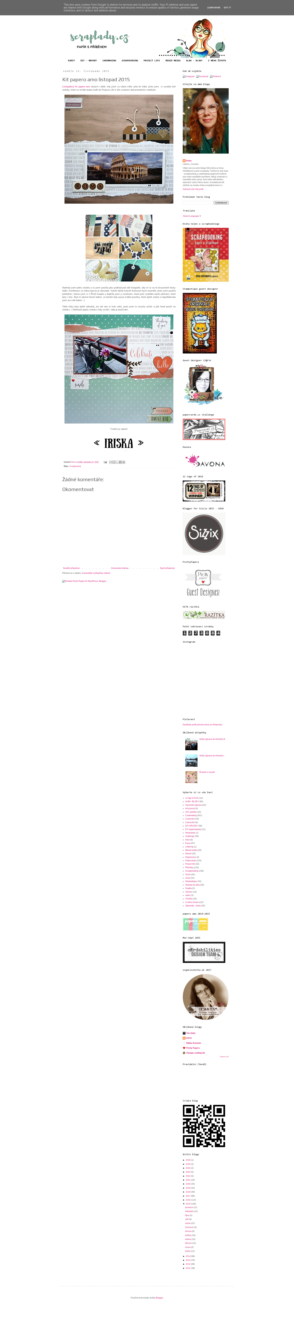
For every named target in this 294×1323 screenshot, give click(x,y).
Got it (227, 7)
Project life (190, 864)
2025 (188, 1164)
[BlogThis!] (114, 462)
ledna (188, 1251)
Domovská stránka (119, 568)
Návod (188, 853)
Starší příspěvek (167, 568)
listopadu (189, 1211)
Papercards (190, 860)
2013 (188, 1260)
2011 (188, 1268)
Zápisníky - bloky (193, 905)
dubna (188, 1239)
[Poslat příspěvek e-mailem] (105, 462)
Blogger (159, 1298)
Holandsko (190, 833)
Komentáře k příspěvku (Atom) (96, 573)
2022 (188, 1176)
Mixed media (191, 850)
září (187, 1219)
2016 (188, 1200)
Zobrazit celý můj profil (193, 189)
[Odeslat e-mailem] (110, 462)
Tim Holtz (190, 1033)
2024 (188, 1168)
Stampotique (191, 881)
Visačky (188, 898)
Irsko (187, 840)
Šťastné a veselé (207, 772)
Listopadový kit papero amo (76, 86)
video (187, 895)
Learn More (213, 7)
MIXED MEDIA (173, 61)
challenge (189, 836)
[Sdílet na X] (117, 462)
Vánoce (188, 892)
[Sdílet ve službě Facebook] (120, 462)
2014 (188, 1256)
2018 (188, 1192)
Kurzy (188, 843)
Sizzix (188, 874)
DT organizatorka (193, 829)
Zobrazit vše (224, 1057)
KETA (189, 1038)
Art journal (190, 808)
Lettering (189, 847)
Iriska (189, 161)
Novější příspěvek (71, 568)
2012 (188, 1264)
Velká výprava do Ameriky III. (212, 739)
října (187, 1215)
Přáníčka (189, 867)
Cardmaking (191, 815)
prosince (189, 1207)
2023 (188, 1172)
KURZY (71, 61)
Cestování (190, 819)
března (188, 1243)
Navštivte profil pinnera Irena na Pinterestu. (203, 724)
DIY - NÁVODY (88, 61)
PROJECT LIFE (152, 61)
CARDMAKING (109, 61)
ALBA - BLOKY (194, 61)
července (189, 1227)
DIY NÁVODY (191, 826)
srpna (188, 1223)
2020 (188, 1184)
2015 (188, 1204)
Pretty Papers (193, 1048)
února (188, 1247)
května (188, 1235)
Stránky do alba (192, 885)
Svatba (188, 888)
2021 (188, 1180)
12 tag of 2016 (192, 798)
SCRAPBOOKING (130, 61)
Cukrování (190, 822)
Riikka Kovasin (193, 1043)
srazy (187, 878)
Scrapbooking (75, 466)
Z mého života (191, 902)
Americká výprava (193, 805)
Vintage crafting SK (195, 1053)
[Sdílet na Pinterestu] (123, 462)
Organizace (190, 857)
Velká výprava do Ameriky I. (211, 755)
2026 (188, 1160)
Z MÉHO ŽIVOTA (217, 61)
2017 (188, 1196)
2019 (188, 1188)
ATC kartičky (191, 812)
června (188, 1231)
